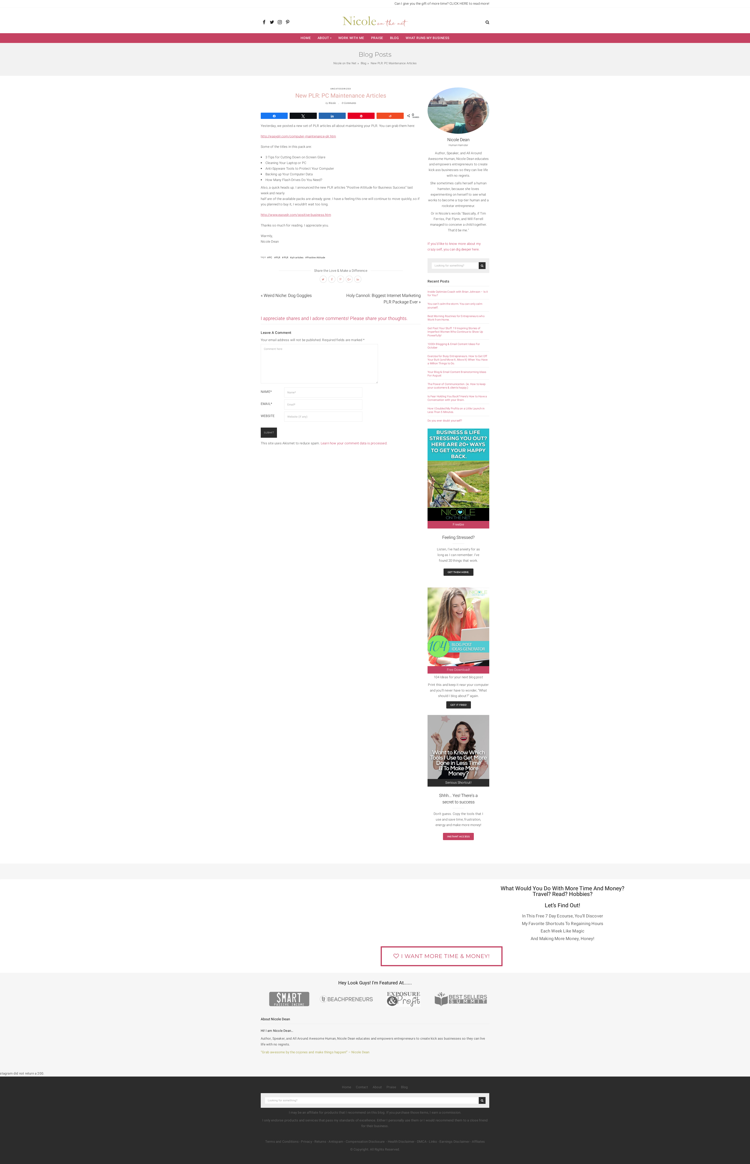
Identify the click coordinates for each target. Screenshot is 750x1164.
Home (306, 38)
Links (433, 1141)
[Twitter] (272, 22)
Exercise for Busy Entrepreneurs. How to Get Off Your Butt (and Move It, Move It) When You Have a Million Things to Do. (458, 360)
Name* (266, 391)
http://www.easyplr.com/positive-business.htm (296, 214)
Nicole (332, 103)
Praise (377, 38)
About (323, 38)
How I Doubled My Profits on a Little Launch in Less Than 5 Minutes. (456, 410)
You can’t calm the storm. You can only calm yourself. (455, 305)
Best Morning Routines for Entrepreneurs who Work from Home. (456, 318)
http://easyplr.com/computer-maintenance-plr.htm (298, 136)
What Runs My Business (427, 38)
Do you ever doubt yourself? (445, 420)
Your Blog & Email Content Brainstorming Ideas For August (457, 373)
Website (268, 416)
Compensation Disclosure (366, 1141)
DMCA (422, 1141)
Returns (320, 1141)
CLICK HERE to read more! (469, 3)
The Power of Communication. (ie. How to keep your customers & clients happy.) (457, 385)
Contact (362, 1087)
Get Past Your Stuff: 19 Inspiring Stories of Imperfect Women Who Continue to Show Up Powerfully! (455, 332)
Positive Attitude (316, 257)
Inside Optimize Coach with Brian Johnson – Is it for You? (458, 293)
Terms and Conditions (282, 1141)
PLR (278, 257)
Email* (266, 403)
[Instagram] (279, 22)
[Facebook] (264, 22)
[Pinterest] (287, 22)
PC (270, 257)
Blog (394, 38)
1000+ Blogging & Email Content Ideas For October (454, 345)
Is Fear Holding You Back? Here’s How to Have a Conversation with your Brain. (457, 398)
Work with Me (351, 38)
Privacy (306, 1141)
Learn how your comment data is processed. (354, 443)
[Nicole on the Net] (375, 20)
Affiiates (478, 1141)
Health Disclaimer (401, 1141)
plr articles (297, 257)
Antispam (336, 1141)
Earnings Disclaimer (454, 1141)
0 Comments (349, 103)
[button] (487, 22)
